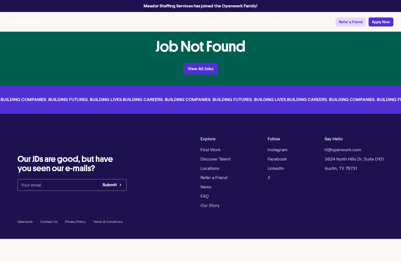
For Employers (246, 22)
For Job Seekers (210, 22)
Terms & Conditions (108, 221)
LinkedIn (276, 168)
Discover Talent (215, 159)
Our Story (210, 205)
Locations (209, 168)
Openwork (25, 221)
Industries (276, 22)
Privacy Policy (75, 221)
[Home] (28, 22)
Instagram (278, 149)
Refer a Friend (351, 22)
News (299, 22)
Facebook (277, 159)
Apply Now (381, 22)
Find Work (210, 149)
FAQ (204, 196)
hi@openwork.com (343, 149)
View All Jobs (200, 68)
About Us (318, 22)
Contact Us (49, 221)
